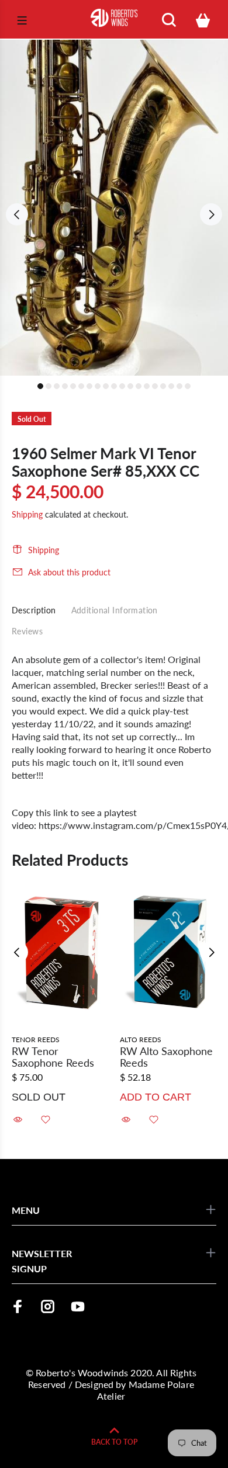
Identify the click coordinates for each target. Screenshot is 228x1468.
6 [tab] (81, 386)
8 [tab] (98, 386)
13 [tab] (138, 386)
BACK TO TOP (114, 1442)
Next (211, 214)
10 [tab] (114, 386)
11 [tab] (122, 386)
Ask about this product (69, 572)
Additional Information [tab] (114, 610)
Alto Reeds (140, 1039)
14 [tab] (147, 386)
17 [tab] (171, 386)
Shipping (27, 514)
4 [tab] (65, 386)
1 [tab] (40, 386)
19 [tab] (188, 386)
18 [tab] (179, 386)
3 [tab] (57, 386)
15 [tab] (155, 386)
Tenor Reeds (36, 1039)
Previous (17, 214)
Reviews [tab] (27, 631)
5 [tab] (73, 386)
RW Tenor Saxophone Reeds (53, 1056)
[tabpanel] (114, 208)
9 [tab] (106, 386)
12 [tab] (130, 386)
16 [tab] (163, 386)
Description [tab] (34, 610)
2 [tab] (48, 386)
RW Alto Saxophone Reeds (166, 1056)
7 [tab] (89, 386)
